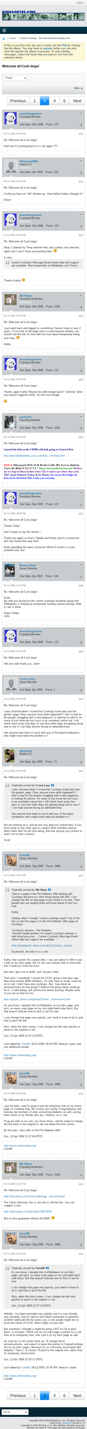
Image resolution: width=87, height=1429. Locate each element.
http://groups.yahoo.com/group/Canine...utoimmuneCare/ (37, 999)
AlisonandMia (28, 161)
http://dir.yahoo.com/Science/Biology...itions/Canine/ (34, 1196)
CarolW (24, 855)
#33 (81, 235)
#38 (81, 585)
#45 (81, 1254)
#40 (81, 699)
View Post (52, 785)
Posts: (50, 124)
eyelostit (25, 416)
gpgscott (25, 750)
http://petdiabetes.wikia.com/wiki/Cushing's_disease (42, 945)
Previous (18, 101)
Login (79, 2)
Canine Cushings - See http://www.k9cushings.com (45, 38)
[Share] (81, 125)
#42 (81, 875)
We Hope (25, 295)
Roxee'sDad (27, 565)
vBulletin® (67, 1423)
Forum (12, 38)
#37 (81, 513)
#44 (81, 1184)
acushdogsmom (30, 113)
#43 (81, 1093)
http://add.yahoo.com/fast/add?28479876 (28, 1211)
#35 (81, 379)
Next (77, 101)
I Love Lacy (27, 678)
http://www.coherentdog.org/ (20, 1055)
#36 (81, 437)
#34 (81, 316)
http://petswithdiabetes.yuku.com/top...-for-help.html (34, 455)
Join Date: (25, 124)
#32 (81, 181)
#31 (81, 134)
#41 (81, 771)
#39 (81, 651)
